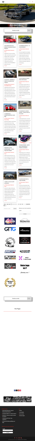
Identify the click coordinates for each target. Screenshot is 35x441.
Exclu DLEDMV (6, 85)
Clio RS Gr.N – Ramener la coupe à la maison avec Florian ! (9, 81)
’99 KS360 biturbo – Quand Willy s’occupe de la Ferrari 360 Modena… (24, 146)
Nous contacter (21, 413)
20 (20, 204)
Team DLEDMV (21, 412)
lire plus (5, 65)
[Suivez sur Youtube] (18, 390)
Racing (10, 85)
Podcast (20, 410)
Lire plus (17, 18)
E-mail (20, 210)
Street (5, 51)
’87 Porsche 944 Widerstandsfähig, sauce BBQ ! (9, 115)
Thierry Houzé (8, 50)
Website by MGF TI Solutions (22, 439)
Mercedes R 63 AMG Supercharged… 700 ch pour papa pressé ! (9, 149)
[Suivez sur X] (16, 390)
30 (22, 204)
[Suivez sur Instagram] (20, 390)
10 (18, 204)
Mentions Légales (22, 415)
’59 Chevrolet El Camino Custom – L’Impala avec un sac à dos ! (24, 112)
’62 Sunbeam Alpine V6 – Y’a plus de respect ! (17, 10)
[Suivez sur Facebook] (14, 390)
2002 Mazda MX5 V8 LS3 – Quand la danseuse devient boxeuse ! (10, 47)
